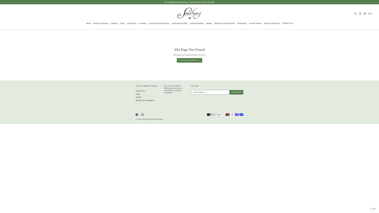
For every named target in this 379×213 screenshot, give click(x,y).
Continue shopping (188, 60)
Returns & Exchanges (145, 100)
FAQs (138, 94)
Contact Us (140, 91)
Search (138, 97)
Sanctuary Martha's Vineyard (152, 119)
